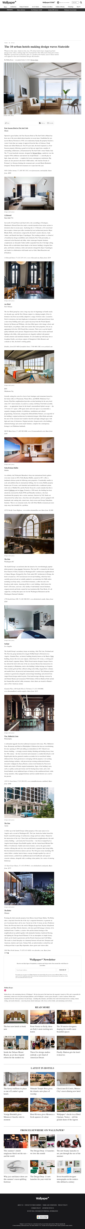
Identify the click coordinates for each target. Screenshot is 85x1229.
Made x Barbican (21, 10)
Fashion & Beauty (60, 7)
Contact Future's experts (33, 1205)
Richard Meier (37, 153)
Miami (6, 131)
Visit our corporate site (60, 1224)
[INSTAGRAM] (5, 990)
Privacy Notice (59, 974)
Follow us (43, 123)
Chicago (6, 913)
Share (8, 123)
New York (7, 218)
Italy (52, 656)
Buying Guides (34, 60)
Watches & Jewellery (47, 7)
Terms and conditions (50, 1205)
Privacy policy (62, 1205)
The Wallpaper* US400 (36, 10)
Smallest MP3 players (53, 10)
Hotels (12, 42)
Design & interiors (24, 7)
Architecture (13, 7)
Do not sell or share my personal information (42, 1211)
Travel (6, 42)
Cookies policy (36, 1208)
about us (20, 1205)
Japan (21, 490)
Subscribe (74, 2)
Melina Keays (10, 60)
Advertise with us (48, 1208)
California (12, 490)
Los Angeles (19, 569)
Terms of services (34, 974)
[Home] (5, 7)
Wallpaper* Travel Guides (70, 10)
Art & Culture (35, 7)
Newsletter (51, 123)
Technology (70, 7)
